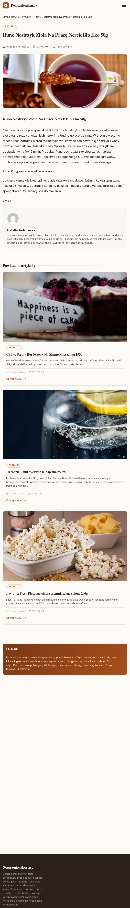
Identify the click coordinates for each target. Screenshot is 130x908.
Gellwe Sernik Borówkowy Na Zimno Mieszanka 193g (44, 354)
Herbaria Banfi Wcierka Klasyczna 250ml (36, 471)
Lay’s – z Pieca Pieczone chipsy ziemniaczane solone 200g (47, 593)
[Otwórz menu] (124, 5)
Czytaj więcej (14, 378)
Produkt (10, 26)
